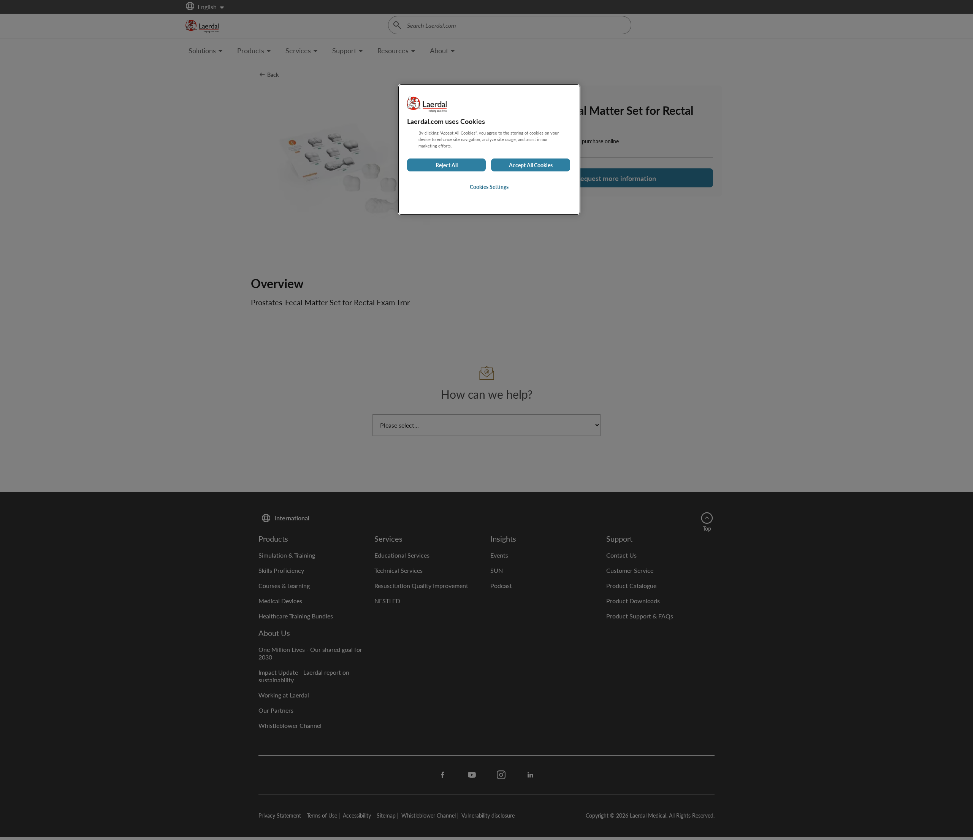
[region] (489, 149)
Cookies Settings (489, 186)
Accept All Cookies (531, 165)
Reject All (447, 165)
